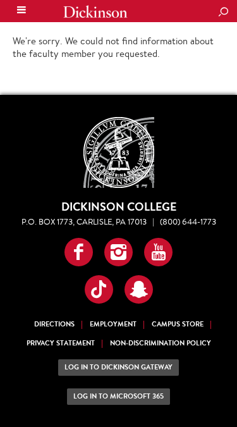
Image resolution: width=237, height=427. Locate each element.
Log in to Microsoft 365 (118, 396)
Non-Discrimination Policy (160, 343)
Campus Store (178, 324)
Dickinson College (95, 11)
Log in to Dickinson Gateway (118, 367)
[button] (78, 252)
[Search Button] (223, 12)
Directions (54, 324)
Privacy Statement (61, 343)
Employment (113, 324)
